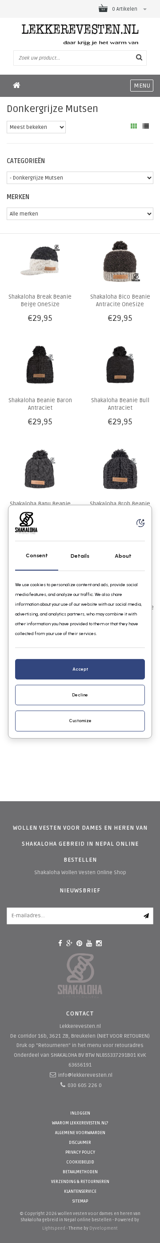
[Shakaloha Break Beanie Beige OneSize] (40, 262)
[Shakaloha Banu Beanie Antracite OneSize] (40, 469)
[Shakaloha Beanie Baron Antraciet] (40, 365)
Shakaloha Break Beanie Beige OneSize (40, 300)
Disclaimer (80, 1142)
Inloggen (80, 1113)
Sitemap (80, 1201)
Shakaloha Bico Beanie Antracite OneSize (120, 300)
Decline (80, 695)
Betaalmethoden (80, 1172)
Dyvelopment (103, 1228)
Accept (80, 669)
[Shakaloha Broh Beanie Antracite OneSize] (120, 469)
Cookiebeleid (80, 1162)
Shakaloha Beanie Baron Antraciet (40, 404)
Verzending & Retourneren (80, 1181)
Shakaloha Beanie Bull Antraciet (120, 404)
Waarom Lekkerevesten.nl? (80, 1123)
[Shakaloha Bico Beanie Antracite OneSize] (120, 262)
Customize (80, 720)
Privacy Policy (80, 1152)
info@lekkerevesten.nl (85, 1075)
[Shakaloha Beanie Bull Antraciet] (120, 365)
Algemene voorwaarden (80, 1133)
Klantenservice (80, 1191)
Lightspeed (53, 1228)
